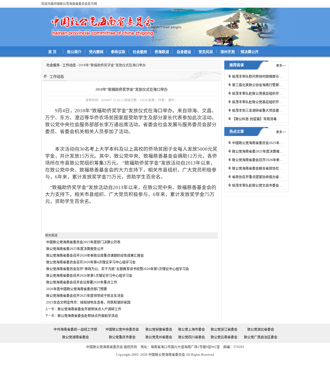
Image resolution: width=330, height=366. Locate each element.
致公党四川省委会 (191, 337)
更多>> (281, 65)
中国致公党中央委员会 (122, 329)
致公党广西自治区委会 (260, 337)
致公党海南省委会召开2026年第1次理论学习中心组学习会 (89, 275)
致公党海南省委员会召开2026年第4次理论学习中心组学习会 (91, 262)
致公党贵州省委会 (158, 337)
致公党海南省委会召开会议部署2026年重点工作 (81, 282)
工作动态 (69, 65)
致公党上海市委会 (191, 329)
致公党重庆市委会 (122, 337)
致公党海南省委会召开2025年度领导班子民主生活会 (85, 295)
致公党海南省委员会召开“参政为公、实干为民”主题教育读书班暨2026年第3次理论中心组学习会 (117, 269)
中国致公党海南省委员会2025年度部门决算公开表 (83, 242)
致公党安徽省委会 (158, 329)
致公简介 (74, 52)
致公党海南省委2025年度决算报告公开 (75, 249)
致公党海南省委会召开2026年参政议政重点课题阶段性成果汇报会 (95, 255)
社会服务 (140, 52)
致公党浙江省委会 (224, 329)
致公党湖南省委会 (75, 337)
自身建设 (184, 52)
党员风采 (206, 52)
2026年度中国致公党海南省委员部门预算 (76, 289)
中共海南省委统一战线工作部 (75, 329)
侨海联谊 (162, 52)
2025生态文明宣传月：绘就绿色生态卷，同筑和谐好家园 (88, 302)
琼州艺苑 (227, 52)
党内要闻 (96, 52)
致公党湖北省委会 (260, 329)
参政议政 (118, 52)
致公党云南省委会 (224, 337)
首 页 (52, 52)
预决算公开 (250, 52)
